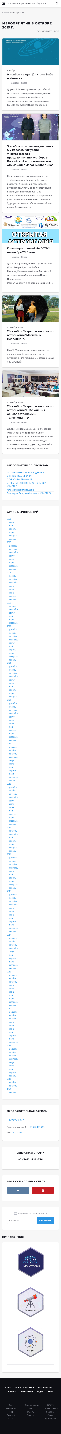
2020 (9, 700)
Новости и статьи (24, 1387)
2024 (9, 572)
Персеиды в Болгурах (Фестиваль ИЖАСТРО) (29, 493)
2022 (9, 626)
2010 (9, 1079)
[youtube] (43, 1190)
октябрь (13, 549)
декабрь (13, 545)
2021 (9, 663)
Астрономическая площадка (20, 489)
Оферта (30, 1415)
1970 (9, 1089)
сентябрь (13, 552)
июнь (11, 592)
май (11, 525)
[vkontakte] (18, 1190)
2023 (9, 602)
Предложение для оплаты (32, 1408)
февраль (13, 535)
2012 (9, 1008)
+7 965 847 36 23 (36, 1127)
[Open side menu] (3, 3)
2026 (9, 518)
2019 (9, 743)
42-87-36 (17, 1132)
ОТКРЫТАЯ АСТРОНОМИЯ (19, 479)
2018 (9, 783)
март (11, 532)
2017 (9, 827)
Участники (27, 1391)
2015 (9, 891)
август (12, 522)
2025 (9, 542)
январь (12, 539)
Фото (50, 1391)
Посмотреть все (47, 31)
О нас (8, 1387)
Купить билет (16, 1119)
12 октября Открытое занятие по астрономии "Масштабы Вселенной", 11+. (30, 335)
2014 (9, 934)
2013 (9, 971)
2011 (9, 1045)
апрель (12, 528)
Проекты (12, 1391)
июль (11, 559)
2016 (9, 854)
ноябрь (12, 575)
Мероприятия (45, 1387)
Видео (40, 1391)
